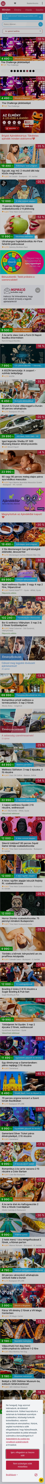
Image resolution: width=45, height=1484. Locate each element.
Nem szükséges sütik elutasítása (22, 1465)
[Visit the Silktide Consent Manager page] (36, 1475)
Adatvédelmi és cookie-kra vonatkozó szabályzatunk (18, 1440)
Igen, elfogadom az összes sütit (22, 1454)
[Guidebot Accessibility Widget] (41, 1480)
